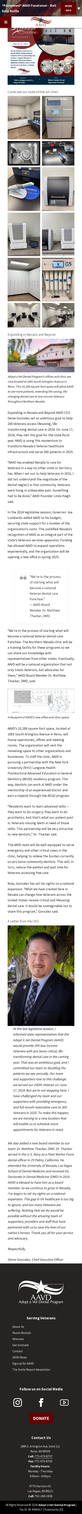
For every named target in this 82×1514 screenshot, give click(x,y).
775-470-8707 (44, 1456)
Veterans (18, 1339)
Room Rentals (21, 1333)
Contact (17, 1351)
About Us (18, 1327)
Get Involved (20, 1345)
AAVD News (19, 1357)
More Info (68, 8)
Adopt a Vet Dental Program (56, 1505)
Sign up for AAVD (23, 1363)
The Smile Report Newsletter (31, 1370)
